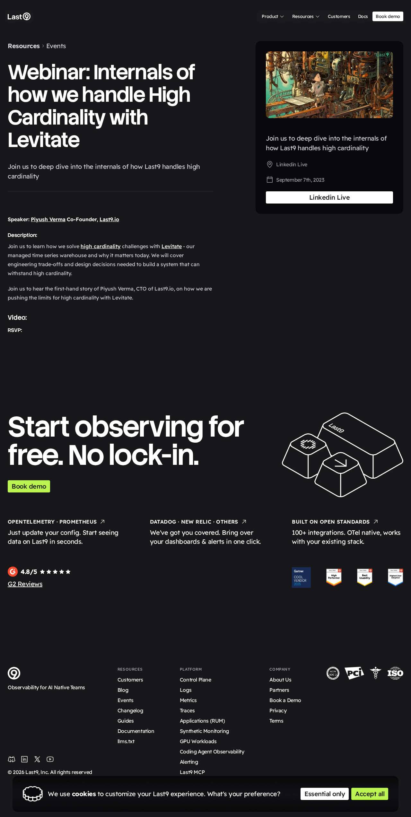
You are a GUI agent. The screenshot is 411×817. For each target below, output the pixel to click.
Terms (276, 720)
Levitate (172, 246)
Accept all (369, 794)
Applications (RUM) (202, 720)
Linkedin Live (291, 164)
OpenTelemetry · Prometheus (52, 521)
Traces (187, 710)
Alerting (189, 762)
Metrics (188, 700)
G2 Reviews (25, 584)
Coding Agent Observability (212, 751)
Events (56, 46)
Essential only (324, 794)
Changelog (130, 710)
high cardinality (101, 246)
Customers (130, 679)
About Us (280, 679)
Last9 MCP (192, 772)
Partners (279, 690)
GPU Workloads (198, 741)
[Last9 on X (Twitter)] (37, 759)
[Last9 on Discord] (11, 759)
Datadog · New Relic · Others (194, 521)
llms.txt (126, 741)
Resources (24, 46)
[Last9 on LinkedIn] (24, 759)
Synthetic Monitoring (204, 731)
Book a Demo (285, 700)
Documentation (136, 731)
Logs (185, 690)
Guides (126, 720)
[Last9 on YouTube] (50, 759)
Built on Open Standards (331, 521)
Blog (123, 690)
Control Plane (195, 679)
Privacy (277, 710)
